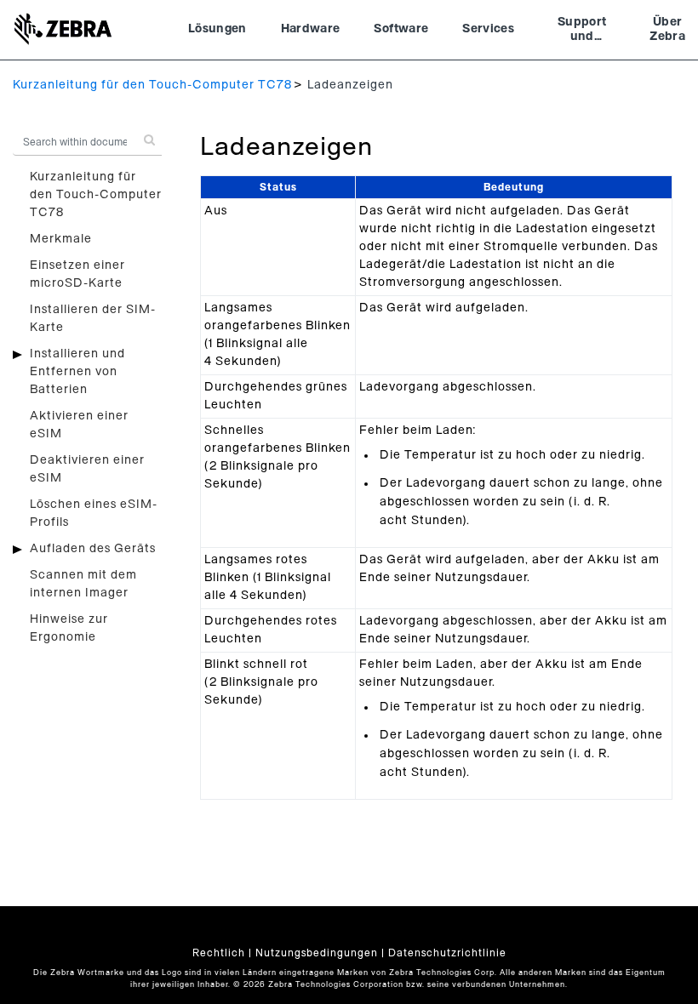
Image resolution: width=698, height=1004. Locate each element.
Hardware (310, 29)
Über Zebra (667, 29)
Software (401, 29)
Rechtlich (218, 953)
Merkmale (61, 239)
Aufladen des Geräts (93, 549)
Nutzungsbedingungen (316, 953)
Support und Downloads (581, 31)
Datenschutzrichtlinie (447, 953)
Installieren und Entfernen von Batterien (77, 372)
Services (488, 29)
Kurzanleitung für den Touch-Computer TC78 (152, 85)
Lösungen (217, 29)
